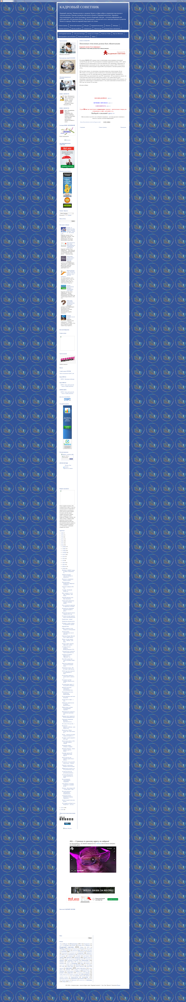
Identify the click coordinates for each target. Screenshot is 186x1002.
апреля (64, 562)
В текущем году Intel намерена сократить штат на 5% (68, 681)
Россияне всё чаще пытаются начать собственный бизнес (68, 616)
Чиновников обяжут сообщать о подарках (67, 746)
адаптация (85, 950)
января (64, 568)
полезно (68, 969)
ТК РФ (64, 950)
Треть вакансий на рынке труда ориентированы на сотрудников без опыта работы (71, 245)
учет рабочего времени (65, 980)
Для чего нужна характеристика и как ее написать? (68, 633)
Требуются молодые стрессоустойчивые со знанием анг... (67, 576)
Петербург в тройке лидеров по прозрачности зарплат (68, 624)
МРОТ (88, 947)
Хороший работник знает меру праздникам (67, 598)
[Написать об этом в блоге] (105, 122)
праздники (62, 971)
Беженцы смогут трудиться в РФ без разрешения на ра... (68, 716)
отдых (63, 966)
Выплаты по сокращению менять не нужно (67, 579)
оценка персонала (80, 966)
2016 (62, 541)
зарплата (69, 957)
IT (81, 944)
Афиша (93, 36)
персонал (69, 968)
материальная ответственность (83, 961)
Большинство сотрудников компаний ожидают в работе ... (68, 610)
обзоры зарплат (69, 965)
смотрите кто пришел (73, 974)
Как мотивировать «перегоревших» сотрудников (66, 780)
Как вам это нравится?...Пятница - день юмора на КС (68, 727)
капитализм (88, 959)
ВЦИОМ (87, 60)
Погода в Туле (68, 465)
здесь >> (110, 103)
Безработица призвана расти (68, 621)
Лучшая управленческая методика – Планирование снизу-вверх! (70, 288)
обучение (78, 965)
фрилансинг (74, 980)
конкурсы (62, 961)
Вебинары (115, 25)
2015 (62, 543)
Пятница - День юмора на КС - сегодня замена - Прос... (68, 788)
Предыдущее (123, 127)
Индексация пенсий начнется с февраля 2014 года (68, 613)
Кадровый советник (67, 947)
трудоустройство (74, 977)
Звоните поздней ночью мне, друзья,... (68, 800)
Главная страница (63, 25)
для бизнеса (86, 956)
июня (63, 558)
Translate (69, 215)
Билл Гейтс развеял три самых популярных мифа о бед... (68, 660)
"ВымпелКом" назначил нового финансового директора (70, 258)
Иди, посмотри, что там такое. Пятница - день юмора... (67, 594)
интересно (77, 957)
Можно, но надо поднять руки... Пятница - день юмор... (67, 640)
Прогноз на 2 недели (68, 468)
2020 (62, 533)
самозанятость (80, 972)
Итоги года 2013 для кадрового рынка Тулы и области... (68, 759)
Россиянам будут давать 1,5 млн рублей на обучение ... (68, 685)
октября (64, 550)
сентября (64, 552)
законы (61, 957)
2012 (62, 809)
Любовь (81, 947)
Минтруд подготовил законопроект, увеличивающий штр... (67, 689)
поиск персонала (81, 968)
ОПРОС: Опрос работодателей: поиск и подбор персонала (67, 385)
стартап (71, 975)
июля (63, 556)
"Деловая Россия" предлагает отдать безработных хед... (68, 652)
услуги (88, 978)
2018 (62, 537)
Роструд (82, 948)
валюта (65, 954)
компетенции (85, 960)
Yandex (61, 945)
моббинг (68, 963)
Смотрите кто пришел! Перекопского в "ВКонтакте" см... (67, 656)
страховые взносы (79, 975)
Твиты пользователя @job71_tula (67, 373)
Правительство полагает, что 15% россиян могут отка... (68, 769)
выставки (90, 954)
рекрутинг (70, 972)
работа (78, 971)
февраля (64, 566)
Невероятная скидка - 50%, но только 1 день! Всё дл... (68, 668)
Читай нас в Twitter (106, 33)
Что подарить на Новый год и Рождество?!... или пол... (68, 804)
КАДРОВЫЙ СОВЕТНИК (79, 7)
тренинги (88, 975)
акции (91, 950)
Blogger (118, 985)
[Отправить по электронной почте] (104, 122)
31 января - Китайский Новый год (67, 590)
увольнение (85, 977)
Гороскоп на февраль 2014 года (68, 587)
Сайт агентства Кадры (79, 33)
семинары (87, 972)
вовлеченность (72, 954)
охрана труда (70, 966)
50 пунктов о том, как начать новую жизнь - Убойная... (68, 762)
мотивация (74, 963)
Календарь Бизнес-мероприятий (112, 28)
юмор (64, 981)
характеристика (81, 980)
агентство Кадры (76, 950)
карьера (62, 960)
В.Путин (73, 945)
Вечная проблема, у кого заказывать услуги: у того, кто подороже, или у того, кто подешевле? (68, 273)
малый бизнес (70, 961)
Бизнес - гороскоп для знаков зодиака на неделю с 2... (68, 735)
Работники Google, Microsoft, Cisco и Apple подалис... (68, 636)
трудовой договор (64, 977)
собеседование (85, 974)
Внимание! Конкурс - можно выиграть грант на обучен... (68, 750)
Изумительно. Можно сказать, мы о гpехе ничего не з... (68, 731)
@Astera (86, 85)
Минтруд (62, 948)
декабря (64, 546)
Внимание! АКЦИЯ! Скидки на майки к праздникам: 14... (68, 571)
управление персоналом (77, 978)
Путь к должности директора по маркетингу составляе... (68, 605)
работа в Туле (86, 971)
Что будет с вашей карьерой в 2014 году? (68, 738)
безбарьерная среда (73, 951)
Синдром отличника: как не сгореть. (71, 317)
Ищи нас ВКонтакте (118, 33)
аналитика (64, 951)
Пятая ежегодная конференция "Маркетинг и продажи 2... (68, 583)
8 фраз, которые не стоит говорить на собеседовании (68, 629)
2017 (62, 539)
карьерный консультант (73, 960)
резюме (62, 972)
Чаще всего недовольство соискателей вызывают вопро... (67, 665)
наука (82, 963)
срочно (66, 975)
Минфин (69, 948)
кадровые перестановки (69, 959)
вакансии (80, 953)
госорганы (70, 956)
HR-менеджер (73, 944)
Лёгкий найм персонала (76, 25)
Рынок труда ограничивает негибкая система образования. (70, 302)
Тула (69, 950)
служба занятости (63, 974)
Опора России (76, 948)
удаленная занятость (64, 978)
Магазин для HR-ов (76, 28)
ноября (64, 548)
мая (63, 560)
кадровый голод (79, 959)
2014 (62, 545)
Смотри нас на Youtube (93, 33)
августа (64, 554)
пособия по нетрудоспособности (81, 969)
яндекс (70, 981)
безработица (89, 951)
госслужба (78, 956)
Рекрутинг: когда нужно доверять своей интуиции (68, 765)
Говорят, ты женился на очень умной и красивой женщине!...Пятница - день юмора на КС (68, 230)
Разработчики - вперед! (67, 619)
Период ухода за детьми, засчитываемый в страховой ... (67, 708)
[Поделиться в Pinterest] (109, 122)
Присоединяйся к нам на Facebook (67, 36)
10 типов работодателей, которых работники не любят (67, 776)
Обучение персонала (64, 28)
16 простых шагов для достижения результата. (67, 772)
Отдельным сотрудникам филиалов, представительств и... (67, 720)
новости (88, 963)
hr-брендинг (66, 945)
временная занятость (81, 954)
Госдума (80, 945)
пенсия (88, 966)
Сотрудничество (87, 28)
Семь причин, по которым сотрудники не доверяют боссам (68, 785)
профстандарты (70, 971)
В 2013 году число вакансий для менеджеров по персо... (68, 672)
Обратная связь (98, 28)
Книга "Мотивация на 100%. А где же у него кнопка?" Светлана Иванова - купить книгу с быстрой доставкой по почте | (69, 99)
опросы (90, 965)
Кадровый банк (65, 626)
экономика (89, 980)
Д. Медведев (87, 945)
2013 (62, 807)
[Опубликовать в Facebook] (108, 122)
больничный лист (72, 953)
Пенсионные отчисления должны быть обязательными (67, 693)
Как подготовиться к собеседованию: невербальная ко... (66, 792)
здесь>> (109, 98)
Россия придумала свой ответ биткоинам (68, 697)
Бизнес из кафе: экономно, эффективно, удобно (68, 644)
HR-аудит (86, 25)
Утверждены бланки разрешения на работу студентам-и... (67, 797)
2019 (62, 535)
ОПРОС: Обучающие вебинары (67, 379)
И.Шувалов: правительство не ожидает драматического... (68, 704)
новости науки (62, 964)
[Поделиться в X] (107, 122)
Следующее (82, 127)
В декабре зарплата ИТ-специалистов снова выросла (67, 754)
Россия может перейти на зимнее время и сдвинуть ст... (68, 677)
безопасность (81, 951)
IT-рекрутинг (87, 944)
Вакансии (108, 25)
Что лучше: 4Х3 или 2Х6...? (68, 723)
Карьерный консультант (97, 25)
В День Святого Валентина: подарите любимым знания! (68, 602)
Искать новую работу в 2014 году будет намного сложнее (68, 742)
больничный (64, 953)
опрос (85, 965)
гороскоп (63, 956)
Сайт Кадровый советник (65, 33)
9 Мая (61, 944)
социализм (61, 975)
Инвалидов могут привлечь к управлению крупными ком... (68, 713)
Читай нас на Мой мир (83, 36)
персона (61, 968)
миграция (62, 963)
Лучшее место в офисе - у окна (67, 700)
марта (63, 564)
